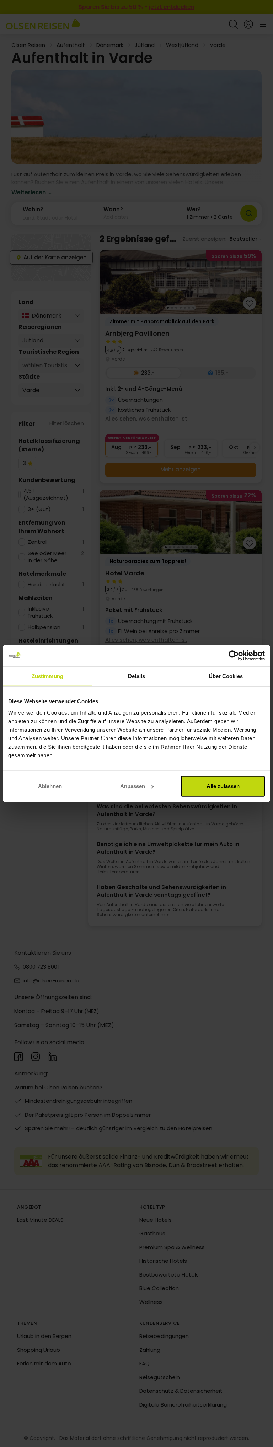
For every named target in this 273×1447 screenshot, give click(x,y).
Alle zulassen (223, 786)
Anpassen (132, 786)
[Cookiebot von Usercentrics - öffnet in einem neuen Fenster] (234, 655)
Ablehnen (50, 786)
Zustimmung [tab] (47, 676)
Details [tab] (136, 676)
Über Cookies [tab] (226, 676)
